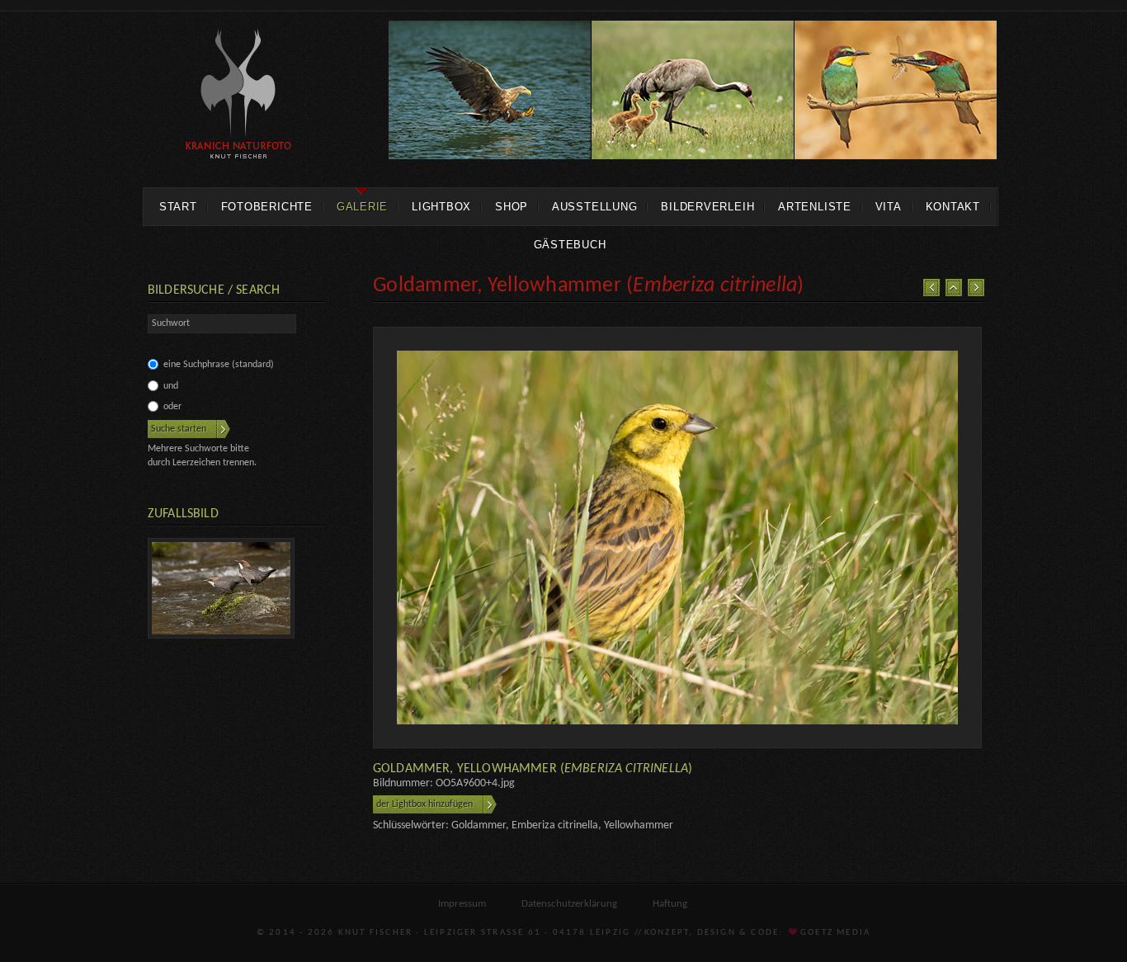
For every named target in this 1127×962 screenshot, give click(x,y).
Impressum (462, 903)
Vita (888, 206)
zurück (931, 287)
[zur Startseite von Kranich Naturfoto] (238, 96)
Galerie (362, 206)
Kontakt (953, 206)
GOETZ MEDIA (834, 932)
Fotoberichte (267, 206)
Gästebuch (570, 244)
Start (178, 206)
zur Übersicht (953, 287)
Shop (511, 206)
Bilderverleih (707, 206)
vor (976, 287)
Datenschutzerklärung (569, 903)
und (170, 386)
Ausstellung (595, 206)
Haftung (670, 903)
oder (172, 407)
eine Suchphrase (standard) (218, 365)
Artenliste (814, 206)
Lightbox (441, 206)
